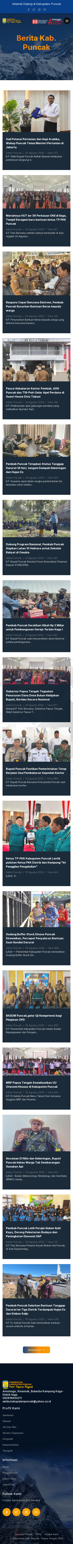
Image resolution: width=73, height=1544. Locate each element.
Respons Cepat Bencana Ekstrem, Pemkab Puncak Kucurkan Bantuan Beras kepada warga (34, 306)
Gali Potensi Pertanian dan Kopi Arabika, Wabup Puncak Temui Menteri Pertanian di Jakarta (34, 143)
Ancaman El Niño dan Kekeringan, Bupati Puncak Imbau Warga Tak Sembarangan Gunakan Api (33, 1162)
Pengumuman (10, 1472)
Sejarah (7, 1421)
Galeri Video (9, 1478)
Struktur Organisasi (13, 1433)
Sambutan (8, 1415)
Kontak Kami (51, 1534)
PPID (38, 1534)
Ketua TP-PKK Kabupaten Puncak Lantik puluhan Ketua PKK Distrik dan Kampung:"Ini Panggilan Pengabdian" (36, 862)
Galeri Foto (9, 1484)
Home (22, 57)
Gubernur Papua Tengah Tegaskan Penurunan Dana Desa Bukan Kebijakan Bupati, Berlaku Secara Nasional (32, 695)
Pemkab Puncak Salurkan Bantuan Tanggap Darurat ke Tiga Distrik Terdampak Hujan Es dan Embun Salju (35, 1309)
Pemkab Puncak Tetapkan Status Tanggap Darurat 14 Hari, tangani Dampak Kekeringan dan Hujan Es (36, 468)
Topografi (8, 1450)
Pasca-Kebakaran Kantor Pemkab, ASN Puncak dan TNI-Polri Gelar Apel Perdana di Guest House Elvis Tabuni (35, 392)
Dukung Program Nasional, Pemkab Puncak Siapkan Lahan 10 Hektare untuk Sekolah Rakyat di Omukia (35, 548)
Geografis (8, 1438)
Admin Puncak (14, 152)
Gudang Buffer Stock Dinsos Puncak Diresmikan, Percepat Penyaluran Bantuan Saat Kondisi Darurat (34, 938)
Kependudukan (11, 1444)
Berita (6, 1467)
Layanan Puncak (24, 1534)
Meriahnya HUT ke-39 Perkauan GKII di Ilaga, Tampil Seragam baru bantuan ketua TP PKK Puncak (36, 219)
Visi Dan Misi (9, 1427)
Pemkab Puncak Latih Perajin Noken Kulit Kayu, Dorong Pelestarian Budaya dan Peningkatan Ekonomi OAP (33, 1232)
